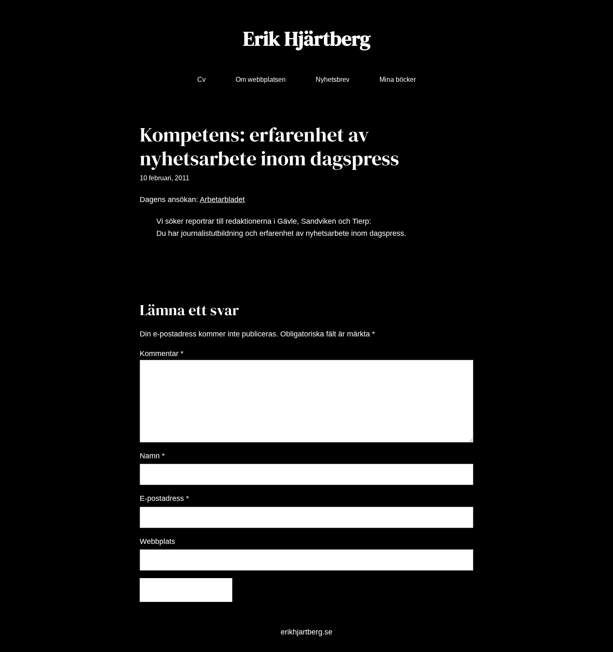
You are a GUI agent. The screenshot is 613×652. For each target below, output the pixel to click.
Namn (152, 456)
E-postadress (164, 498)
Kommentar (161, 353)
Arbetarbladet (222, 199)
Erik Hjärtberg (306, 38)
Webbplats (157, 541)
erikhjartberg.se (306, 632)
